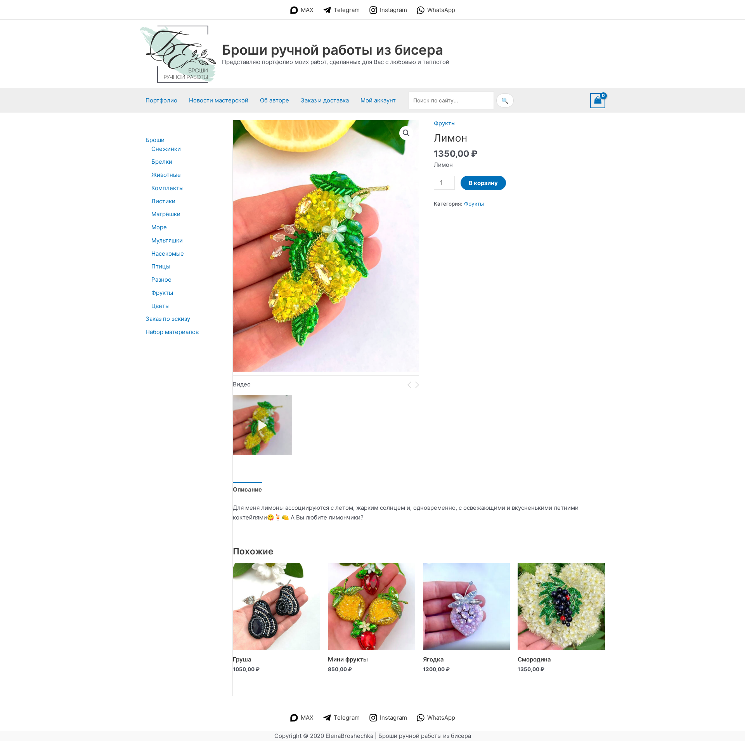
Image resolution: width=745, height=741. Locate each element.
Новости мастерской (218, 100)
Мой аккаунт (378, 100)
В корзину (483, 183)
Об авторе (274, 100)
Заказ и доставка (325, 100)
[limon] (262, 425)
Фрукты (445, 123)
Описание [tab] (247, 489)
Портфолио (161, 100)
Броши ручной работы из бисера (332, 50)
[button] (406, 133)
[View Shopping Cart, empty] (598, 100)
